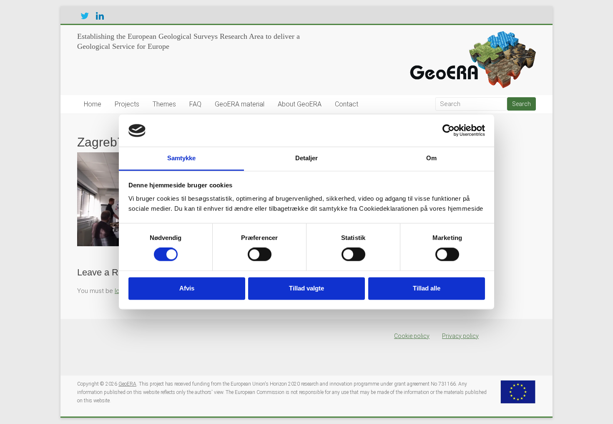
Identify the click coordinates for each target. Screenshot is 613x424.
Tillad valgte (306, 288)
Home (92, 104)
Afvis (186, 288)
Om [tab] (431, 158)
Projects (127, 104)
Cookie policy (412, 336)
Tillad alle (426, 288)
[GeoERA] (471, 35)
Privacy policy (460, 336)
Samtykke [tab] (181, 158)
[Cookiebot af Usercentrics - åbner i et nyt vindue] (448, 130)
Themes (164, 104)
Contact (346, 104)
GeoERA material (239, 104)
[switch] (259, 254)
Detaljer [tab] (306, 158)
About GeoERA (300, 104)
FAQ (195, 104)
